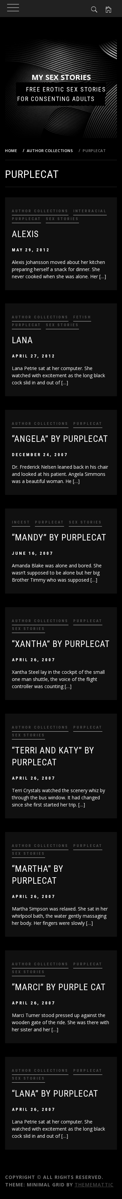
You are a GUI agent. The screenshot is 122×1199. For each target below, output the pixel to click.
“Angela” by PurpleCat (60, 439)
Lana (22, 340)
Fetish (82, 317)
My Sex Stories (61, 77)
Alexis (25, 234)
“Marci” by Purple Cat (59, 987)
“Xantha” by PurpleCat (61, 644)
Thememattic (94, 1184)
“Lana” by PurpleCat (55, 1093)
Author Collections (40, 211)
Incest (21, 522)
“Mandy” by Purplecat (59, 537)
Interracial (90, 211)
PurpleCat (26, 219)
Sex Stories (62, 219)
